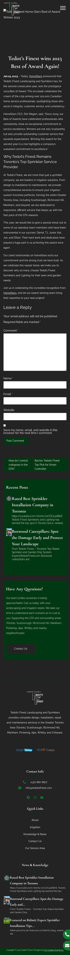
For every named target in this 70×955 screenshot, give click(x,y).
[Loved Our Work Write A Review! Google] (46, 750)
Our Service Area (35, 848)
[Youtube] (41, 797)
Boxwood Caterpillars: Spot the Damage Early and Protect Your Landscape (37, 537)
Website (8, 410)
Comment (10, 330)
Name (8, 378)
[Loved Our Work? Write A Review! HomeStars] (24, 750)
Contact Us (35, 841)
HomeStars (10, 292)
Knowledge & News (35, 834)
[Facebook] (28, 797)
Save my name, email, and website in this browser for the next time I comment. (30, 431)
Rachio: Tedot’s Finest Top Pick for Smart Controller (47, 464)
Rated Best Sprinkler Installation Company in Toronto (32, 505)
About (35, 820)
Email (7, 394)
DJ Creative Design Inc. (54, 950)
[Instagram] (35, 797)
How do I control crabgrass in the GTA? (18, 464)
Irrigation (35, 827)
